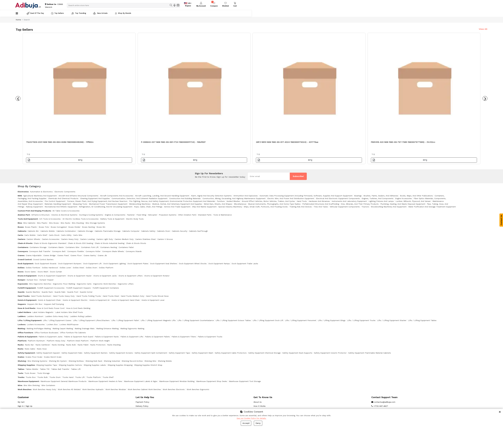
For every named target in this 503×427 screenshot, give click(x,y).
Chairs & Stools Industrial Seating (109, 243)
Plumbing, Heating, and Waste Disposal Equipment (402, 204)
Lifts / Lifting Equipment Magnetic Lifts (158, 320)
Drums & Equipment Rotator (157, 276)
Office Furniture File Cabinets (73, 333)
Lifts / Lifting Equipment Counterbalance (195, 320)
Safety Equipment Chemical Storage (264, 353)
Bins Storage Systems (95, 223)
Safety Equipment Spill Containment (151, 353)
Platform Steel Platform (78, 341)
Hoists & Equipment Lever (153, 300)
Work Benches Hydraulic (93, 389)
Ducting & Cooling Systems (91, 215)
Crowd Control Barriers (43, 259)
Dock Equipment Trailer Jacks (245, 263)
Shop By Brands (124, 13)
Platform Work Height (100, 341)
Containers (23, 247)
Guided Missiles (233, 201)
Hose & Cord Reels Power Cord (50, 308)
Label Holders (24, 312)
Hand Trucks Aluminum (41, 296)
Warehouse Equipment (28, 381)
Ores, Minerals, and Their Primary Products (360, 204)
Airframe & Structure (40, 215)
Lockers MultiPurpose (68, 324)
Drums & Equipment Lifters (131, 276)
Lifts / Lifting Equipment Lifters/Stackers (91, 320)
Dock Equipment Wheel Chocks (193, 263)
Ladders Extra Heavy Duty (56, 316)
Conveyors (23, 251)
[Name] (171, 5)
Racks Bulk (71, 345)
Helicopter (152, 215)
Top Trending (80, 13)
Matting (21, 328)
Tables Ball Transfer (60, 369)
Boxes (20, 227)
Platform (22, 341)
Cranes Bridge (49, 255)
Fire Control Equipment (55, 201)
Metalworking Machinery (139, 204)
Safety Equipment (26, 353)
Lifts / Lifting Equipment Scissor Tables (233, 320)
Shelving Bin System (58, 361)
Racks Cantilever (42, 345)
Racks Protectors (97, 345)
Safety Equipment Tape (179, 353)
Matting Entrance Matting (107, 328)
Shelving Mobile (165, 361)
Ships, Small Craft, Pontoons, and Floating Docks (266, 207)
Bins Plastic (42, 223)
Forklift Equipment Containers (106, 288)
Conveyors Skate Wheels (113, 251)
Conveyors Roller (93, 251)
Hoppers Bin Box (34, 304)
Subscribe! (298, 176)
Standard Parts (204, 215)
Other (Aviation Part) (187, 215)
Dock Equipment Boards (45, 263)
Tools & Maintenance (222, 215)
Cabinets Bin (33, 231)
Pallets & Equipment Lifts (132, 337)
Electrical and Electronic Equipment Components (338, 198)
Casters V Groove (165, 239)
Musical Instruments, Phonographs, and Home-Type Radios (274, 204)
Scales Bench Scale (52, 357)
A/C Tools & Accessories (50, 219)
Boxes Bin (101, 227)
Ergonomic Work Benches (104, 284)
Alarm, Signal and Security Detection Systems (211, 196)
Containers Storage (38, 247)
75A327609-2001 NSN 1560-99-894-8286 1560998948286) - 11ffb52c (60, 142)
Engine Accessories (403, 198)
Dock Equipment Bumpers (69, 263)
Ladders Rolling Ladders (81, 316)
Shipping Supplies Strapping (120, 365)
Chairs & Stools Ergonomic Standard (50, 243)
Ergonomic (23, 284)
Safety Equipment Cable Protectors (231, 353)
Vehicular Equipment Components (345, 207)
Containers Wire (72, 247)
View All (483, 29)
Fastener (131, 215)
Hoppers (22, 304)
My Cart (21, 402)
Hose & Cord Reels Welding (78, 308)
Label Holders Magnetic (42, 312)
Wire (20, 385)
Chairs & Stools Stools (136, 243)
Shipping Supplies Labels (95, 365)
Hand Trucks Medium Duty (132, 296)
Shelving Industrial (112, 361)
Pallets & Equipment (27, 337)
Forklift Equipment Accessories (50, 288)
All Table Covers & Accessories (66, 211)
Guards (21, 292)
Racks (20, 345)
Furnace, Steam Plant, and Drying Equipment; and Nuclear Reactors (97, 201)
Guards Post (72, 292)
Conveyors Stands (134, 251)
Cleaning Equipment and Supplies (95, 198)
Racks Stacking (114, 345)
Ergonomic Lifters (125, 284)
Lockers (21, 324)
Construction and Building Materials (185, 198)
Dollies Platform (106, 268)
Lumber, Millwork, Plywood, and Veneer (413, 201)
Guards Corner (86, 292)
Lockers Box (52, 324)
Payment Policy (142, 402)
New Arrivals (102, 13)
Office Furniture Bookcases (46, 333)
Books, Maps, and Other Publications (416, 196)
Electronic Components (64, 192)
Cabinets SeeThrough (198, 231)
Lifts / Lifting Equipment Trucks (361, 320)
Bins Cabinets (29, 223)
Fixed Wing (141, 215)
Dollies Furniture (33, 268)
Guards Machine (33, 292)
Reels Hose (42, 349)
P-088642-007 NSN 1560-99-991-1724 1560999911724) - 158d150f (173, 142)
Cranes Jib (102, 255)
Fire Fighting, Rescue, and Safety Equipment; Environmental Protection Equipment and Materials (172, 201)
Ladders (21, 316)
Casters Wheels (33, 239)
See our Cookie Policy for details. (251, 418)
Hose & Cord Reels (26, 308)
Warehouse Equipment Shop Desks (211, 381)
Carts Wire (77, 235)
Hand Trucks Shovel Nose (157, 296)
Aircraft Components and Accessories (116, 196)
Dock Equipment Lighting (114, 263)
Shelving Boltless (76, 361)
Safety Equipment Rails (72, 353)
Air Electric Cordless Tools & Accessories (80, 219)
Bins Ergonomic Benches (40, 284)
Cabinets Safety (148, 231)
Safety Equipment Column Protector (330, 353)
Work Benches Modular (115, 389)
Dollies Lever (65, 268)
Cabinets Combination (66, 231)
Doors (20, 272)
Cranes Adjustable (34, 255)
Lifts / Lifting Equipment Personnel (300, 320)
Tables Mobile (32, 369)
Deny (258, 423)
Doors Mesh (43, 272)
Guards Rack (47, 292)
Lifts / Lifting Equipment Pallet (125, 320)
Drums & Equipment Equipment (52, 276)
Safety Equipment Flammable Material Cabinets (369, 353)
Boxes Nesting (88, 227)
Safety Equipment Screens (121, 353)
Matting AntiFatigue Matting (39, 328)
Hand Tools (302, 201)
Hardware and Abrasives (319, 201)
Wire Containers (48, 385)
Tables (21, 369)
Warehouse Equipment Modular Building (176, 381)
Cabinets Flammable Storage (108, 231)
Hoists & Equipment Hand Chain (125, 300)
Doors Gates (30, 272)
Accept (246, 423)
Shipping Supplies (26, 365)
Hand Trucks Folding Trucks (88, 296)
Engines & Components (115, 215)
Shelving (22, 361)
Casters (21, 239)
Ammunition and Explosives (245, 196)
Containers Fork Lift (90, 247)
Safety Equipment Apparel (48, 353)
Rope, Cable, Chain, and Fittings (148, 207)
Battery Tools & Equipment (112, 219)
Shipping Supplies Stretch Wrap (148, 365)
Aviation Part (24, 215)
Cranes (21, 255)
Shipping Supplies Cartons (70, 365)
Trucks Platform (93, 377)
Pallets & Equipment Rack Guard (78, 337)
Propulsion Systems (167, 215)
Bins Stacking (78, 223)
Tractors (365, 207)
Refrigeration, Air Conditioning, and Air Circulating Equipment (105, 207)
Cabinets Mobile (47, 231)
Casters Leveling (87, 239)
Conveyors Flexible (75, 251)
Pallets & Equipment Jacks (50, 337)
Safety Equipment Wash (202, 353)
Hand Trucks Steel (111, 296)
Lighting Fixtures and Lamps (381, 201)
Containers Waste (56, 247)
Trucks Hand (67, 377)
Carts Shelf (42, 235)
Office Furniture (25, 333)
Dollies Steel (78, 268)
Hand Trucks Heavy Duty (64, 296)
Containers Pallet (126, 247)
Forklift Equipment (27, 288)
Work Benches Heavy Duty (44, 389)
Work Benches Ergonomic (198, 389)
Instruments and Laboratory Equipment (349, 201)
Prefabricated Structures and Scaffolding (320, 204)
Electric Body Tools (135, 219)
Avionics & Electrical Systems (64, 215)
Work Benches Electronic (174, 389)
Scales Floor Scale (34, 357)
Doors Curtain (56, 272)
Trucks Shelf (108, 377)
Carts (20, 235)
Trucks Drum (55, 377)
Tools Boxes (29, 373)
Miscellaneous (240, 204)
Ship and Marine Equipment (204, 207)
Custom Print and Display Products (34, 211)
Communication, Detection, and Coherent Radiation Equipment (139, 198)
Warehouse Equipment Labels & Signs (140, 381)
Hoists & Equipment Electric (75, 300)
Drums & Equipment (27, 276)
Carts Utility (66, 235)
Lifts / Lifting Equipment (29, 320)
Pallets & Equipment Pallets (157, 337)
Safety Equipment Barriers (95, 353)
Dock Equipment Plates (137, 263)
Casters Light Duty (104, 239)
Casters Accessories (50, 239)
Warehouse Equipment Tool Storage (245, 381)
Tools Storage (43, 373)
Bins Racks (65, 223)
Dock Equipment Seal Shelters (163, 263)
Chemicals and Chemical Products (63, 198)
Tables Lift (76, 369)
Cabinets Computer (130, 231)
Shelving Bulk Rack (94, 361)
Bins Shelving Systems (37, 361)
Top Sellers (59, 13)
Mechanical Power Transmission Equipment (108, 204)
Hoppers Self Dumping (54, 304)
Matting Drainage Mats (84, 328)
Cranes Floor (76, 255)
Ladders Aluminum (35, 316)
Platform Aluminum (36, 341)
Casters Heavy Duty (69, 239)
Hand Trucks (23, 296)
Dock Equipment (25, 263)
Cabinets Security (179, 231)
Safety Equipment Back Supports (297, 353)
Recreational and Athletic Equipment (61, 207)
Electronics (23, 192)
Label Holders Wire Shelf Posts (69, 312)
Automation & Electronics (41, 192)
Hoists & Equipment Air (99, 300)
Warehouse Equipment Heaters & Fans (105, 381)
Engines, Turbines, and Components (377, 198)
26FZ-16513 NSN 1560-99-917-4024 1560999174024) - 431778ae (287, 142)
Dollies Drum (91, 268)
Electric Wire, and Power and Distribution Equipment (290, 198)
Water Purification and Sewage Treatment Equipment (432, 207)
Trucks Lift (80, 377)
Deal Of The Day (37, 13)
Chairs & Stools (25, 243)
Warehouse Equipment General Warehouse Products (63, 381)
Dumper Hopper (46, 280)
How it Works (259, 406)
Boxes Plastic (31, 227)
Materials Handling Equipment (58, 204)
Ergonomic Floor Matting (64, 284)
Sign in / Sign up (25, 406)
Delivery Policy (142, 406)
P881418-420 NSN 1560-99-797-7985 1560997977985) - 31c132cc (403, 142)
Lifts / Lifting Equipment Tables (422, 320)
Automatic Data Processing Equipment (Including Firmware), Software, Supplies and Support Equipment (305, 196)
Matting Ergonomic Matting (132, 328)
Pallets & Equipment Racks (107, 337)
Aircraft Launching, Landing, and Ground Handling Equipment (162, 196)
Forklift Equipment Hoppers (78, 288)
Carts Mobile (29, 235)
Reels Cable (30, 349)
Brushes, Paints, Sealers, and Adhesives (380, 196)
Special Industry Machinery (230, 207)
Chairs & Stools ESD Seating (80, 243)
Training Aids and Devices (300, 207)
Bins (20, 223)
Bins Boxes (54, 223)
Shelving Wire (150, 361)
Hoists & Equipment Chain (49, 300)
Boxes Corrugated (59, 227)
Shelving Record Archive (132, 361)
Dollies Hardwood (50, 268)
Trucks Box (30, 377)
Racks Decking (58, 345)
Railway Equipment (34, 207)
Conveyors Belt (58, 251)
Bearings (358, 196)
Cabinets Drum (163, 231)
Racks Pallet (83, 345)
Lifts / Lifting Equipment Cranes (57, 320)
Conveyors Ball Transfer (39, 251)
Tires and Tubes (321, 207)
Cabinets (22, 231)
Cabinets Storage (85, 231)
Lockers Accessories (36, 324)
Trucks (21, 377)
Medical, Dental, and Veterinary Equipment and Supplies (177, 204)
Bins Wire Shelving (32, 385)
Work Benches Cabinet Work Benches (144, 389)
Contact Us (501, 220)
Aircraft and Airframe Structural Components (78, 196)
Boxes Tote (44, 227)
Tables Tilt (44, 369)
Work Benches (24, 389)
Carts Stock (54, 235)
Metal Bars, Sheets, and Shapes (218, 204)
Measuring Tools (80, 204)
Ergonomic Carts (84, 284)
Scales (21, 357)
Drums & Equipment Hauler (80, 276)
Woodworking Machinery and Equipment (388, 207)
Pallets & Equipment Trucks (210, 337)
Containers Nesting (108, 247)
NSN (20, 196)
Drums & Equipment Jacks (105, 276)
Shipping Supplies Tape (46, 365)
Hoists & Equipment (27, 300)
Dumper (21, 280)
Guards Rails (59, 292)
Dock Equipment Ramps (219, 263)
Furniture (221, 201)
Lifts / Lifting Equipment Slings (331, 320)
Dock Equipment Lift (92, 263)
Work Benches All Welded (69, 389)
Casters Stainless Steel (145, 239)
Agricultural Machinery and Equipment (40, 196)
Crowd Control (25, 259)
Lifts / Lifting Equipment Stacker (391, 320)
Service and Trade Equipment (177, 207)
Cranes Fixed (63, 255)
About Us (257, 402)
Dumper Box (32, 280)
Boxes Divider (74, 227)
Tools (20, 373)
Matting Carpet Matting (63, 328)
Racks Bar (29, 345)
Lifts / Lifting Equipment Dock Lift (268, 320)
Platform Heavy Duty (56, 341)
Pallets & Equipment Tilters (184, 337)
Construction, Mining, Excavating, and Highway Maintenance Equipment (234, 198)
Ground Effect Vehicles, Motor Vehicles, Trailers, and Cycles (268, 201)
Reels (20, 349)
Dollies (21, 268)
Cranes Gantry (90, 255)
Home (18, 20)
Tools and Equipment (28, 219)
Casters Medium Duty (124, 239)
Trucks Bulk (42, 377)
